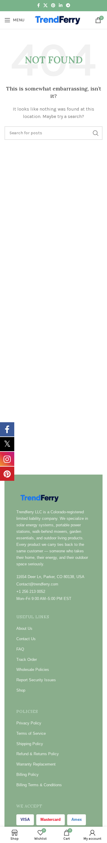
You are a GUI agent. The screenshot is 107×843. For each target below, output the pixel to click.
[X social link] (45, 5)
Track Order (26, 659)
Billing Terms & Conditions (39, 785)
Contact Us (26, 639)
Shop (20, 690)
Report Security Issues (36, 680)
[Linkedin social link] (60, 5)
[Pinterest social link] (53, 5)
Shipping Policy (29, 744)
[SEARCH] (96, 133)
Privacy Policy (28, 723)
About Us (24, 628)
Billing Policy (27, 774)
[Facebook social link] (38, 5)
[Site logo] (58, 19)
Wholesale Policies (32, 669)
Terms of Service (31, 733)
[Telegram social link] (68, 5)
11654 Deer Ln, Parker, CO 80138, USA (50, 577)
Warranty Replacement (36, 764)
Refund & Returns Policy (37, 754)
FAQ (20, 649)
